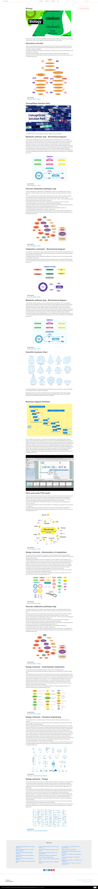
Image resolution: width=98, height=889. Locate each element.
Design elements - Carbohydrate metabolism (45, 667)
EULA (86, 879)
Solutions (47, 1)
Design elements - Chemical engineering (43, 717)
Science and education (31, 99)
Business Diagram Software (38, 401)
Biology (29, 8)
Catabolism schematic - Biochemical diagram (45, 249)
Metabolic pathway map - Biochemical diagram (46, 136)
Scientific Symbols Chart (36, 352)
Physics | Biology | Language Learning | (46, 857)
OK (95, 887)
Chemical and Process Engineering (40, 775)
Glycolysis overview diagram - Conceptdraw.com (48, 855)
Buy (58, 1)
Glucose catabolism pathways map (41, 188)
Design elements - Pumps (37, 779)
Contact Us (78, 879)
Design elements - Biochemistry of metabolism (46, 552)
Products (41, 1)
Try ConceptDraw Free (84, 8)
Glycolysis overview (34, 43)
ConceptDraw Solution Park (38, 103)
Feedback (82, 879)
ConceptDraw (5, 1)
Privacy (89, 879)
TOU (92, 879)
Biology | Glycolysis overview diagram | (69, 849)
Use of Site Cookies (40, 887)
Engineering (29, 775)
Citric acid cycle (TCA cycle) (38, 493)
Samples (53, 1)
